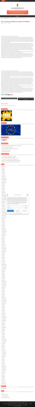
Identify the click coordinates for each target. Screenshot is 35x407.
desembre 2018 (4, 298)
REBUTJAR (17, 210)
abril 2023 (3, 224)
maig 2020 (3, 274)
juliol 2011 (3, 373)
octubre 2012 (4, 353)
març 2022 (3, 242)
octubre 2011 (4, 369)
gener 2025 (3, 193)
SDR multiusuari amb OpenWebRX (14, 161)
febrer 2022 (3, 244)
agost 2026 (3, 166)
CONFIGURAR (24, 210)
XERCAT (23, 403)
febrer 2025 (3, 192)
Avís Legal (20, 212)
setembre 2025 (4, 182)
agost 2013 (3, 343)
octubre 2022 (4, 232)
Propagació (26, 403)
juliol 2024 (3, 202)
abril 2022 (3, 241)
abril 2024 (3, 206)
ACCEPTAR (10, 210)
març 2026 (3, 173)
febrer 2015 (3, 324)
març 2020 (3, 277)
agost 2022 (3, 235)
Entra (3, 393)
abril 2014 (3, 334)
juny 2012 (3, 359)
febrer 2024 (3, 209)
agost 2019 (3, 287)
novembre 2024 (4, 196)
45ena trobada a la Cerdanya (6, 151)
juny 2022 (3, 238)
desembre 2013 (4, 339)
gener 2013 (3, 350)
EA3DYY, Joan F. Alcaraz (5, 161)
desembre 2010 (4, 383)
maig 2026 (3, 170)
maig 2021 (3, 257)
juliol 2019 (3, 288)
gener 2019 (3, 297)
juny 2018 (3, 307)
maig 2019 (3, 291)
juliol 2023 (3, 219)
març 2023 (3, 225)
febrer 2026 (3, 175)
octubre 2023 (4, 215)
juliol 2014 (3, 330)
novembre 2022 (4, 231)
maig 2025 (3, 188)
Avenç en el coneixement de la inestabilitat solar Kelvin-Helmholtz (12, 145)
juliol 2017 (3, 323)
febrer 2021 (3, 261)
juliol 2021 (3, 254)
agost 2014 (3, 329)
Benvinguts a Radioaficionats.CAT (7, 403)
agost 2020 (3, 270)
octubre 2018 (4, 301)
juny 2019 (3, 290)
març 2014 (3, 336)
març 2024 (3, 208)
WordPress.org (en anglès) (6, 397)
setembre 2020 (4, 268)
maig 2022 (3, 239)
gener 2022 (3, 245)
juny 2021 (3, 255)
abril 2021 (3, 258)
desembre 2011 (4, 366)
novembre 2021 (4, 248)
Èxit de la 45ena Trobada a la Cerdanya (7, 147)
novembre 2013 (4, 340)
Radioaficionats (4, 388)
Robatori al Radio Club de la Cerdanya (10, 157)
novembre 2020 (4, 265)
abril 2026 (3, 172)
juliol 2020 (3, 271)
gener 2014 (3, 337)
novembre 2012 (4, 352)
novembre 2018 (4, 300)
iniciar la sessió (5, 105)
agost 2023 (3, 218)
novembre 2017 (4, 317)
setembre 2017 (4, 320)
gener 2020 (3, 280)
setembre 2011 (4, 370)
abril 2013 (3, 347)
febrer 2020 (3, 278)
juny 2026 (3, 169)
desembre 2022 (4, 229)
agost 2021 (3, 252)
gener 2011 (3, 382)
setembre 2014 (4, 327)
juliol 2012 (3, 357)
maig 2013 (3, 346)
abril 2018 (3, 310)
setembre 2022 (4, 234)
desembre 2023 (4, 212)
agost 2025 (3, 183)
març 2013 (3, 349)
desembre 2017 (4, 316)
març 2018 (3, 311)
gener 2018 (3, 314)
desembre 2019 (4, 281)
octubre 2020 (4, 267)
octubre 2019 (4, 284)
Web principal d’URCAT (14, 403)
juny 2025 (3, 186)
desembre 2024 (4, 195)
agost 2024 (3, 201)
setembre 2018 (4, 303)
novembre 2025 (4, 179)
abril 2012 (3, 362)
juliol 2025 (3, 185)
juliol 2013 (3, 344)
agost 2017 (3, 321)
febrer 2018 (3, 313)
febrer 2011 (3, 380)
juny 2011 (3, 375)
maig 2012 (3, 360)
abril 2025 (3, 189)
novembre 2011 (4, 367)
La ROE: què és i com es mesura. (11, 156)
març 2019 (3, 294)
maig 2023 (3, 222)
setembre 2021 (4, 251)
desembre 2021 (4, 247)
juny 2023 (3, 221)
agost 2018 (3, 304)
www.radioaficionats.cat (17, 8)
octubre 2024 (4, 198)
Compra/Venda (30, 403)
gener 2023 (3, 228)
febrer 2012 (3, 363)
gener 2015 (3, 326)
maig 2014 (3, 333)
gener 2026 (3, 176)
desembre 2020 (4, 264)
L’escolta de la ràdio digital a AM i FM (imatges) (13, 160)
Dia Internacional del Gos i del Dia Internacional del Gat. (10, 148)
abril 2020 (3, 275)
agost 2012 (3, 356)
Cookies (15, 212)
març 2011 (3, 379)
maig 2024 (3, 205)
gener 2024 (3, 211)
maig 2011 (3, 376)
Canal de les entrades (5, 394)
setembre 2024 (4, 199)
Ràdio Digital (19, 403)
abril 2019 (3, 293)
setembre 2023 (4, 216)
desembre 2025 (4, 178)
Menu (18, 16)
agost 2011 (3, 372)
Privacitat (17, 212)
